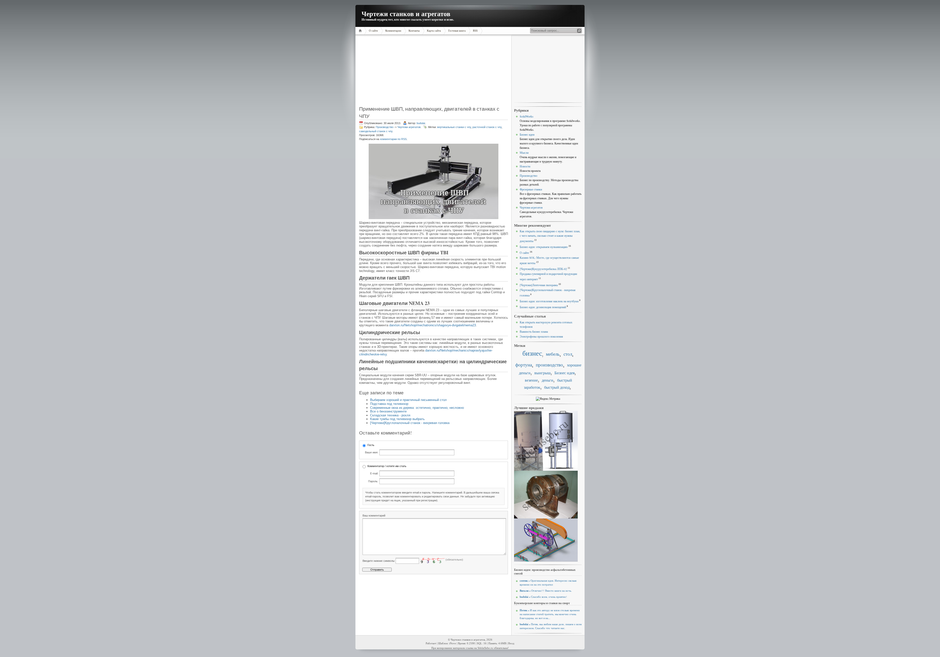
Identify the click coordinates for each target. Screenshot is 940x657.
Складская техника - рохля (390, 415)
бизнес (532, 353)
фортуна (523, 365)
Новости (525, 166)
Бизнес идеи (527, 134)
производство (549, 365)
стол (568, 354)
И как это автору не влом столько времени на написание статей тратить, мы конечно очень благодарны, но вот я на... (550, 614)
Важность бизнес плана (534, 331)
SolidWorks (526, 116)
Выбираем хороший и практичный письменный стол (408, 400)
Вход (511, 643)
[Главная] (360, 31)
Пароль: (373, 481)
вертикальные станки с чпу (454, 127)
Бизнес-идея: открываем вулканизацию (544, 247)
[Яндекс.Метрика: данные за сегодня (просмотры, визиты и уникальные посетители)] (548, 399)
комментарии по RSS (393, 139)
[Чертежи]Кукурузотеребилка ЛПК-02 (543, 269)
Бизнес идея (564, 372)
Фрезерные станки (531, 189)
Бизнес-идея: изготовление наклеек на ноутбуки (549, 301)
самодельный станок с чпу (375, 131)
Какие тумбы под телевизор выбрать (397, 419)
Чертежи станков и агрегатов (406, 13)
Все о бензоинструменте (388, 411)
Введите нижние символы (379, 560)
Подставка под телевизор (389, 404)
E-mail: (374, 473)
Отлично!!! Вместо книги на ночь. (546, 590)
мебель (553, 354)
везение (531, 380)
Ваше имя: (371, 452)
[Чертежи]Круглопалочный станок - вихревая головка (409, 423)
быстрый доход (557, 387)
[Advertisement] (390, 72)
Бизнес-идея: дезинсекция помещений (543, 307)
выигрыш (542, 372)
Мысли (524, 152)
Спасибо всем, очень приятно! (543, 596)
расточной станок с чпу (487, 127)
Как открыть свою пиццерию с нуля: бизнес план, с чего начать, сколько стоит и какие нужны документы (550, 236)
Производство (384, 127)
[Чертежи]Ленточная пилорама (539, 285)
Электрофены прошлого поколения (541, 336)
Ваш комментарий (374, 515)
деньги (547, 380)
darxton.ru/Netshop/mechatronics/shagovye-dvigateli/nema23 (432, 325)
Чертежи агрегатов (409, 127)
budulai (421, 123)
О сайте (524, 253)
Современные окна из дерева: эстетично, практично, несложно (417, 408)
